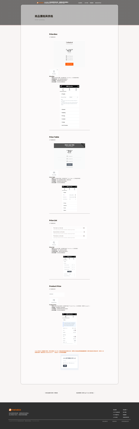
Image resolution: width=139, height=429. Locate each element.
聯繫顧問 (91, 2)
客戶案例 (86, 2)
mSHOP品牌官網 (116, 412)
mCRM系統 (115, 417)
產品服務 (80, 2)
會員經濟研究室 (98, 2)
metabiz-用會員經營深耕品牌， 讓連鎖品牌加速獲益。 (56, 2)
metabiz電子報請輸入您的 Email (69, 358)
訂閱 (65, 365)
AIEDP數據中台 (116, 414)
